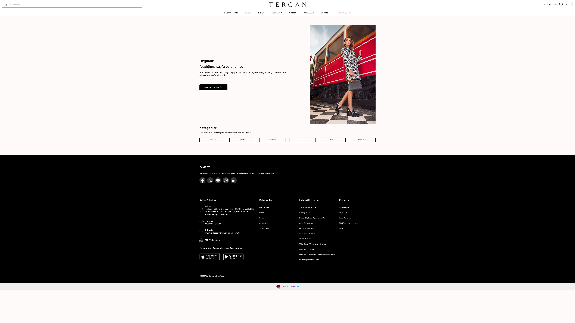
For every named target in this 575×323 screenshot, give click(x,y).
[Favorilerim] (561, 5)
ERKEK (261, 13)
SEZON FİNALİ (231, 13)
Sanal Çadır (362, 140)
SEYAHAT (325, 13)
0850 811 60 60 (213, 224)
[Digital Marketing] (279, 286)
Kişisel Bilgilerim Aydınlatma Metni (313, 218)
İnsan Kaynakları (345, 218)
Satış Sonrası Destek (307, 234)
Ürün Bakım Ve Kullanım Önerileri (312, 244)
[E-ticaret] (290, 286)
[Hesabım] (566, 4)
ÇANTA (292, 13)
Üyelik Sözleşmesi (306, 228)
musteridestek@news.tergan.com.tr (222, 233)
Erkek (302, 140)
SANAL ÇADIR (344, 13)
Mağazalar (343, 213)
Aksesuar (212, 140)
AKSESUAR (309, 13)
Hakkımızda (344, 207)
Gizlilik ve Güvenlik (307, 249)
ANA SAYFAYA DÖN (213, 87)
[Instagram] (226, 180)
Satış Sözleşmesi (306, 223)
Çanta (242, 140)
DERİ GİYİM (276, 13)
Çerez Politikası (305, 239)
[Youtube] (218, 180)
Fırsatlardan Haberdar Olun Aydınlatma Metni (317, 254)
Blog (341, 228)
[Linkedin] (234, 180)
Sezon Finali (264, 228)
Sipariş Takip (304, 213)
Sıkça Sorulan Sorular (307, 207)
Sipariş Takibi (550, 4)
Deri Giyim (272, 140)
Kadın (332, 140)
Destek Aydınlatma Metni (309, 260)
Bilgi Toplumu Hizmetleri (349, 223)
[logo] (287, 4)
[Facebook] (202, 180)
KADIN (248, 13)
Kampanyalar (264, 207)
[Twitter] (210, 180)
